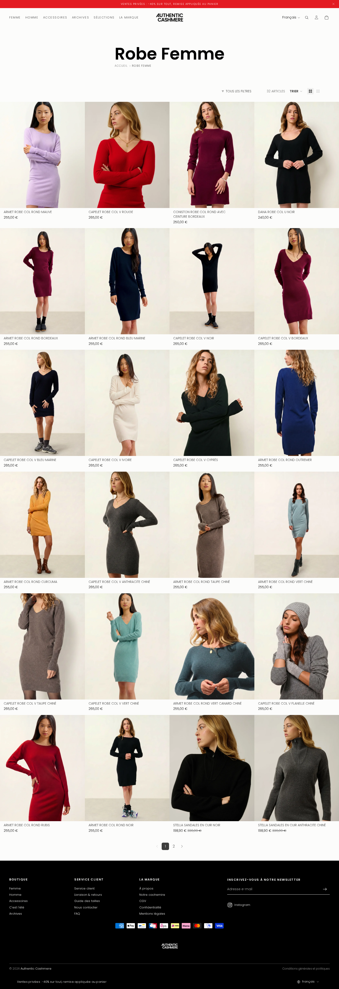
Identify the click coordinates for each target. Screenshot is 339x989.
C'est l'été (16, 907)
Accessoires (18, 901)
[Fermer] (333, 4)
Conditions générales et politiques (306, 969)
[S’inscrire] (325, 889)
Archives (15, 913)
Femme (15, 888)
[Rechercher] (307, 17)
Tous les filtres (238, 91)
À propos (146, 888)
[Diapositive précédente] (7, 155)
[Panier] (326, 17)
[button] (296, 91)
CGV (142, 901)
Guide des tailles (87, 901)
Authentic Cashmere (36, 968)
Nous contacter (86, 907)
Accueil (121, 66)
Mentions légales (152, 913)
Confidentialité (150, 907)
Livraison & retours (88, 895)
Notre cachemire (152, 895)
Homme (15, 895)
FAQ (77, 913)
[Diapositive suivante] (78, 155)
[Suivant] (182, 846)
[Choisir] (78, 201)
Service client (84, 888)
